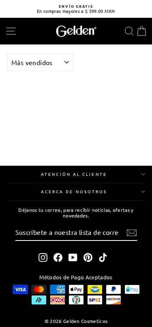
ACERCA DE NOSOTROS (74, 191)
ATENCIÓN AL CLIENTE (74, 174)
